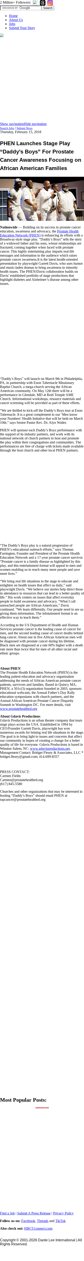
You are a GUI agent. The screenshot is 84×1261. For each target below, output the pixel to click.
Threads (42, 1221)
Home (13, 16)
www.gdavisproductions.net (50, 748)
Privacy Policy (63, 1213)
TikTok (60, 1221)
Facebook (28, 1221)
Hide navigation (35, 124)
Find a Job (7, 1213)
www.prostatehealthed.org (18, 709)
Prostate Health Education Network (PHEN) (39, 233)
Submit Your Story (22, 28)
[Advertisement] (42, 80)
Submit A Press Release (34, 1213)
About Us (16, 20)
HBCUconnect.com (38, 1228)
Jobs (12, 24)
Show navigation (12, 124)
